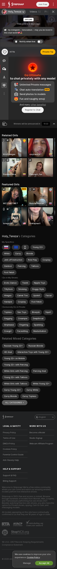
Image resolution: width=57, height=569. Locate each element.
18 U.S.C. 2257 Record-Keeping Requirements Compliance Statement (23, 543)
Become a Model (37, 432)
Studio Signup (35, 438)
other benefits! (38, 104)
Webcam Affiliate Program (41, 444)
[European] (16, 247)
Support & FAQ (9, 475)
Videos (35, 11)
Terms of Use (9, 438)
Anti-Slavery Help (11, 460)
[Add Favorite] (5, 52)
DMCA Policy (9, 444)
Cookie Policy (33, 557)
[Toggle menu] (3, 4)
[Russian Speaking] (6, 247)
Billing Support (9, 481)
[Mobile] (25, 247)
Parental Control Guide (13, 455)
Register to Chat (32, 110)
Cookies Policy (10, 449)
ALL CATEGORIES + (14, 402)
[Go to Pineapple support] (5, 532)
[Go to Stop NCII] (20, 532)
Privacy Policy (9, 432)
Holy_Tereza (10, 236)
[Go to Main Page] (17, 4)
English (42, 417)
